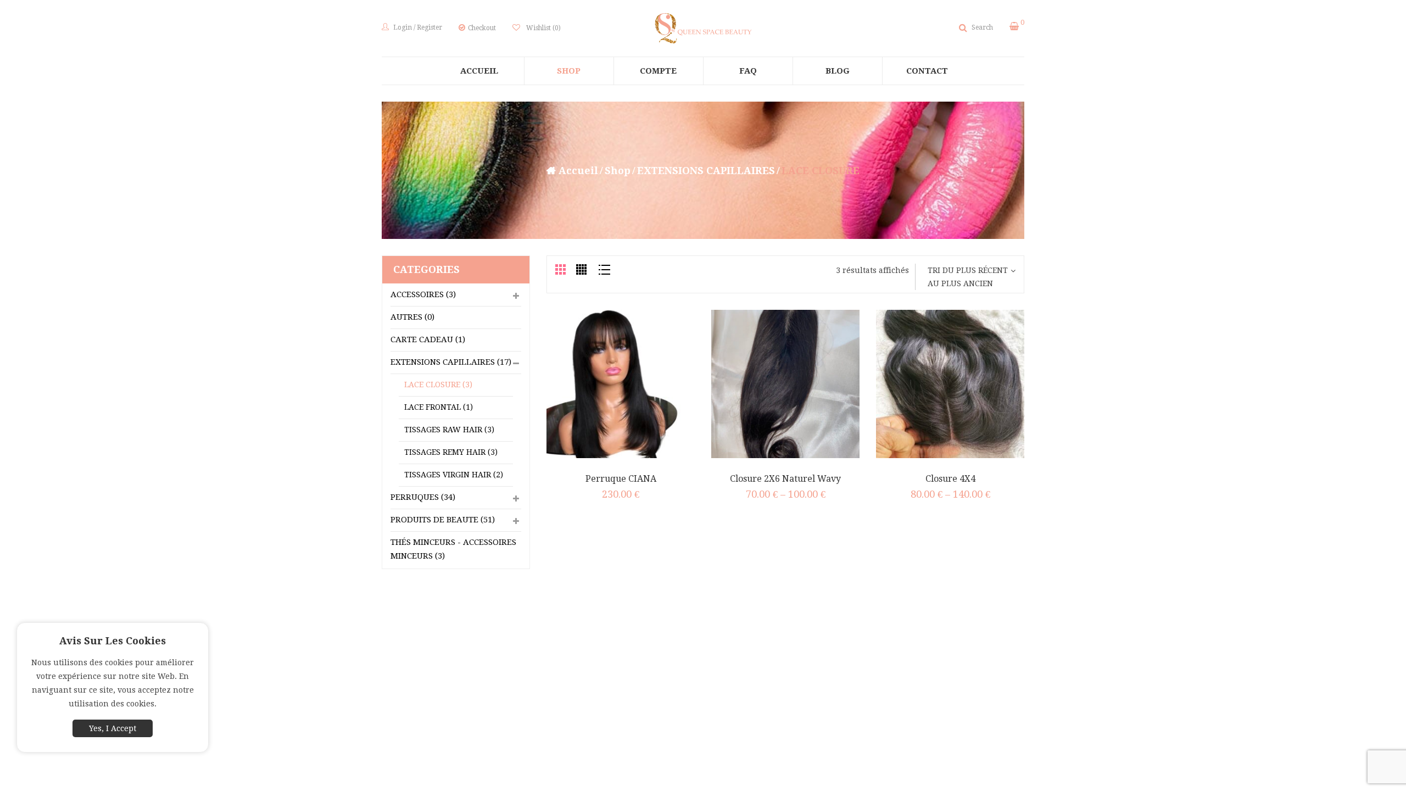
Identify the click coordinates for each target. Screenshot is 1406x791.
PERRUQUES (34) (422, 497)
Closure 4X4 (950, 479)
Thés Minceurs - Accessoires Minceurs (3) (453, 549)
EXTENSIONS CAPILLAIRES (706, 170)
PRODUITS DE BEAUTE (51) (442, 520)
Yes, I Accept (112, 728)
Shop (618, 170)
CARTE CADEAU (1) (427, 339)
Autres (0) (412, 317)
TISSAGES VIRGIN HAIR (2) (453, 474)
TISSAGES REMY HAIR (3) (451, 452)
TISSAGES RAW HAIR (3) (449, 429)
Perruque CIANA (620, 479)
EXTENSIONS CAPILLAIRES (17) (450, 362)
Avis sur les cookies (112, 641)
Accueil (578, 170)
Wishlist (543, 28)
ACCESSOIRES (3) (423, 294)
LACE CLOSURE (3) (438, 384)
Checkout (482, 28)
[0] (1014, 26)
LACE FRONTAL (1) (438, 407)
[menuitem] (479, 71)
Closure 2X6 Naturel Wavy (785, 479)
